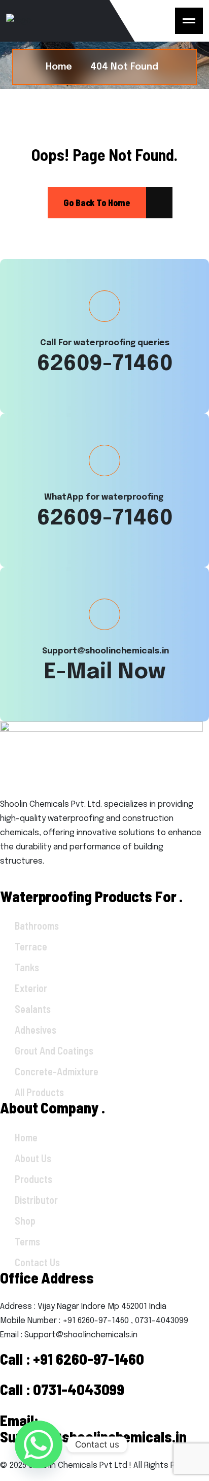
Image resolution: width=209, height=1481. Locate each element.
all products (39, 1092)
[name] (189, 21)
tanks (27, 967)
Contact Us (37, 1262)
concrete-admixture (56, 1071)
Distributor (36, 1200)
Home (26, 1137)
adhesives (35, 1030)
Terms (27, 1241)
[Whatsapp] (38, 1444)
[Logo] (71, 21)
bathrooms (37, 925)
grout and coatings (54, 1050)
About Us (33, 1158)
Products (33, 1179)
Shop (25, 1220)
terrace (31, 946)
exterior (31, 988)
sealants (33, 1009)
